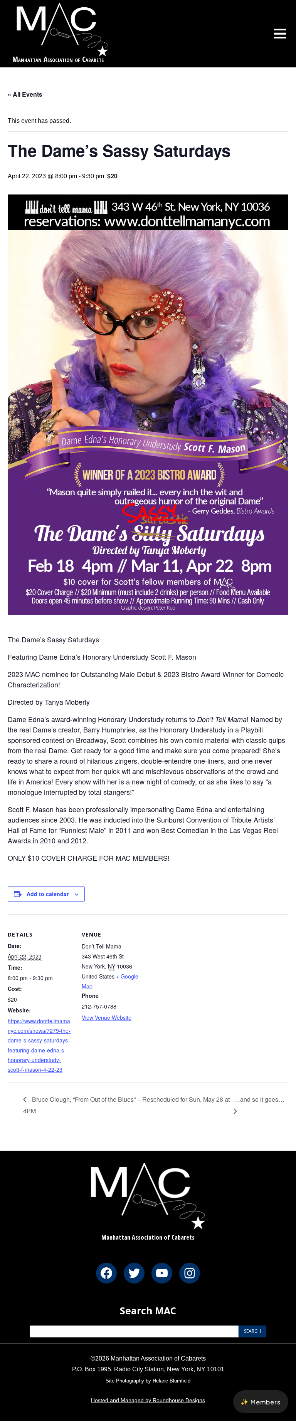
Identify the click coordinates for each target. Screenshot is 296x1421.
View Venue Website (106, 1017)
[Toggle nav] (280, 33)
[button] (260, 1401)
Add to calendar (48, 894)
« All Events (25, 94)
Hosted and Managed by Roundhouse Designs (148, 1400)
